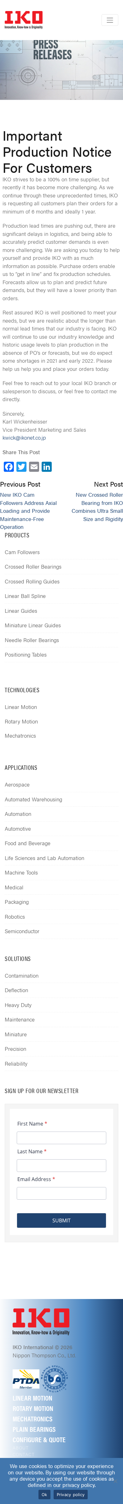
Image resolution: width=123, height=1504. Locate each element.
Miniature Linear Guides (33, 625)
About (21, 1447)
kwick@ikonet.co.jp (24, 437)
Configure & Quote (39, 1439)
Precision (15, 1048)
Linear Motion (21, 707)
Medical (14, 887)
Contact (24, 1454)
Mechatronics (20, 735)
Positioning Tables (26, 654)
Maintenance (20, 1019)
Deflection (16, 990)
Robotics (15, 916)
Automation (18, 813)
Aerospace (17, 784)
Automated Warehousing (33, 799)
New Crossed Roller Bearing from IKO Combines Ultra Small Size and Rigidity (97, 507)
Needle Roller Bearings (32, 640)
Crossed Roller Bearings (33, 566)
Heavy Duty (18, 1005)
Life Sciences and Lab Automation (44, 858)
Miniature (16, 1034)
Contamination (21, 975)
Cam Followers (22, 552)
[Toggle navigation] (110, 20)
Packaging (17, 901)
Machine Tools (21, 872)
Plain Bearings (34, 1429)
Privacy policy (71, 1494)
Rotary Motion (21, 721)
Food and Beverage (27, 843)
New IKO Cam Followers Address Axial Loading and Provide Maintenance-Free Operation (28, 510)
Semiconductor (22, 931)
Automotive (18, 828)
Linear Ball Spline (25, 596)
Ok (44, 1494)
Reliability (16, 1063)
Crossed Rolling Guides (32, 581)
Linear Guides (21, 610)
